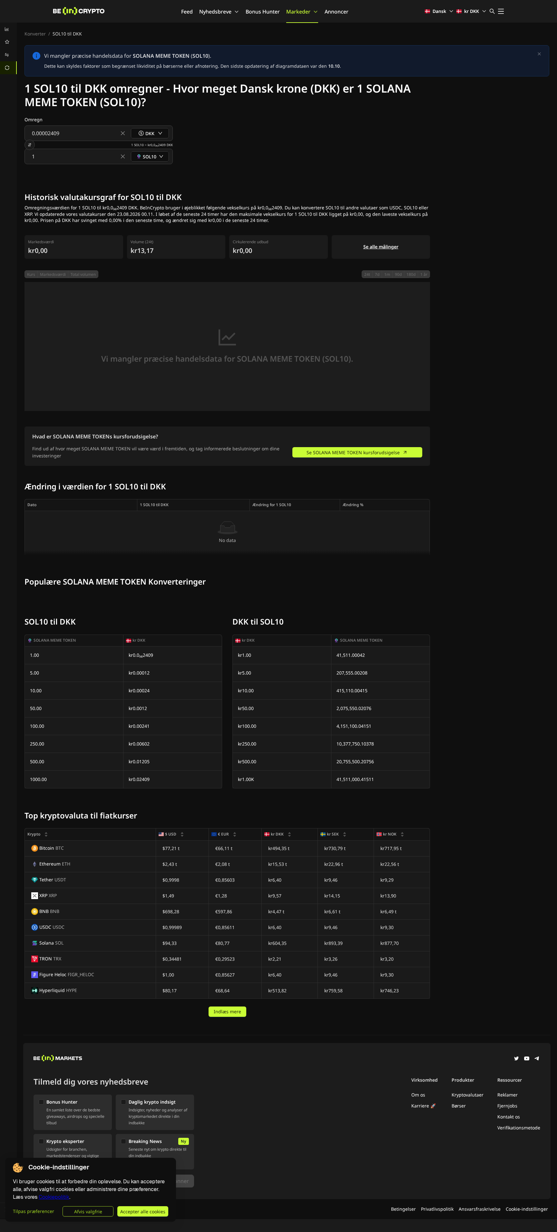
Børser (459, 1106)
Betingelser (403, 1209)
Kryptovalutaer (468, 1095)
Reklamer (507, 1095)
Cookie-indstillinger (527, 1209)
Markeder (298, 11)
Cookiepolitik (54, 1197)
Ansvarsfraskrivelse (480, 1209)
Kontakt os (508, 1117)
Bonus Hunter (263, 11)
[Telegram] (537, 1059)
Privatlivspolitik (437, 1209)
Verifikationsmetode (518, 1128)
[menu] (8, 48)
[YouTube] (526, 1059)
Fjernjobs (507, 1106)
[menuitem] (8, 29)
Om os (418, 1095)
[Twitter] (516, 1059)
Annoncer (336, 11)
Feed (187, 11)
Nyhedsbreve (215, 11)
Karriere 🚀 (423, 1106)
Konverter (35, 34)
